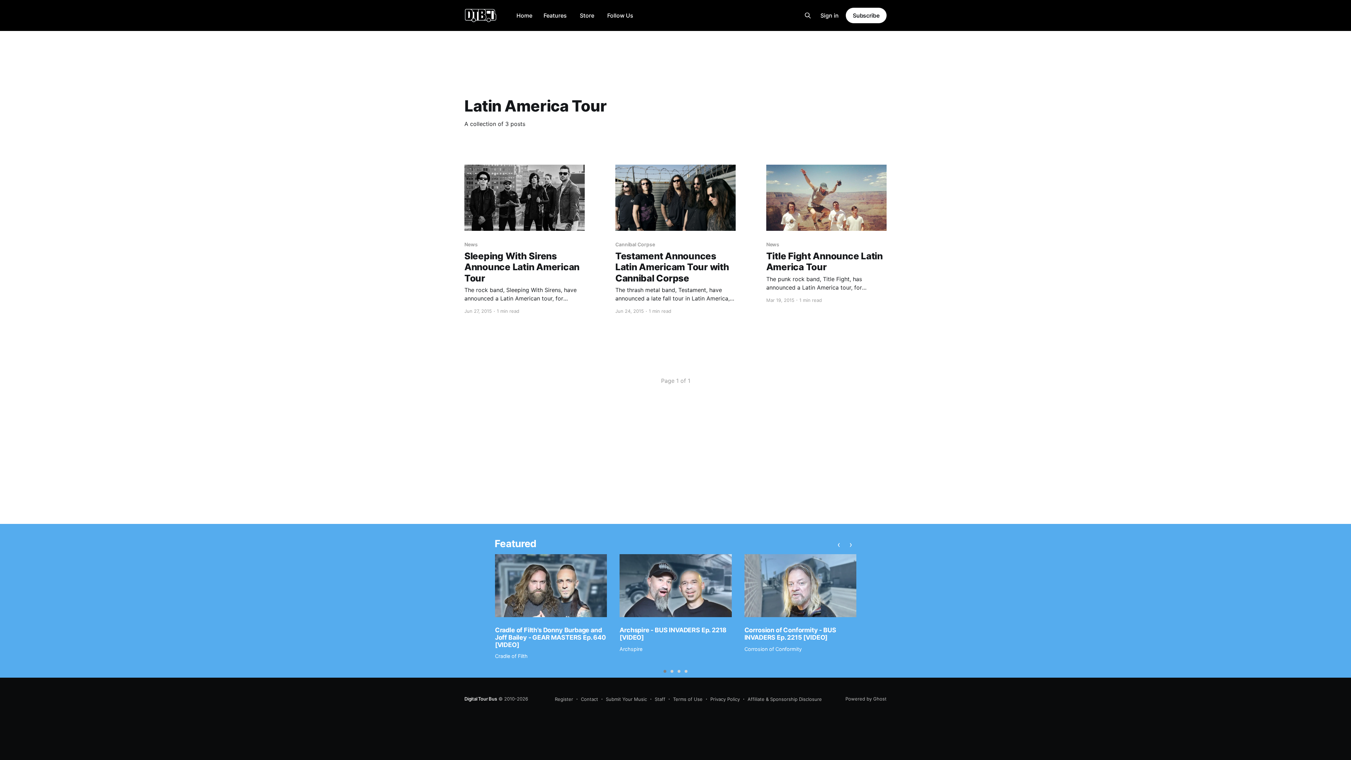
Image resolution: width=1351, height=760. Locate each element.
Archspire (631, 649)
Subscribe (866, 15)
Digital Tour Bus (480, 699)
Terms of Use (688, 699)
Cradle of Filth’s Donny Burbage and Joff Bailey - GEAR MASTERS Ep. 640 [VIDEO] (550, 637)
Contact (589, 699)
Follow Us (620, 15)
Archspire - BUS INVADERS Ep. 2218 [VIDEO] (673, 633)
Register (564, 699)
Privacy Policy (725, 699)
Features (555, 15)
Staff (660, 699)
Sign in (829, 15)
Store (587, 15)
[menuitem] (524, 15)
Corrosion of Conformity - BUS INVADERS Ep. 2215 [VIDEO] (790, 633)
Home (524, 15)
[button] (664, 671)
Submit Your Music (626, 699)
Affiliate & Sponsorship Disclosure (785, 699)
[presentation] (839, 544)
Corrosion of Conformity (773, 649)
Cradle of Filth (511, 656)
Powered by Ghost (866, 699)
